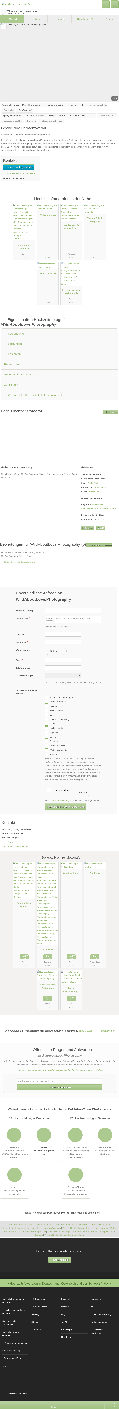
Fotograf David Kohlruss (24, 246)
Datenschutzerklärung (59, 800)
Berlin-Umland (98, 504)
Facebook (65, 1299)
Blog (63, 1314)
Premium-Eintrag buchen (15, 1343)
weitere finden (44, 1150)
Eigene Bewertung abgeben (100, 545)
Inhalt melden (108, 1030)
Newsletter (66, 1337)
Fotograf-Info (15, 333)
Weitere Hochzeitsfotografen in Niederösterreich (28, 1224)
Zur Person (11, 384)
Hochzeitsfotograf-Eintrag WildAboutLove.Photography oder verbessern (76, 1152)
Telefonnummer (23, 668)
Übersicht (13, 19)
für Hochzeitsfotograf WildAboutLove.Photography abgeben (15, 1152)
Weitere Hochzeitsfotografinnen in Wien (71, 1224)
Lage (37, 19)
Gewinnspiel (66, 1330)
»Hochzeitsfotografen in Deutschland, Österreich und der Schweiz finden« (59, 1283)
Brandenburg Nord (89, 509)
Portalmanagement (100, 1322)
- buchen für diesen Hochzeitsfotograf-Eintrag (76, 1190)
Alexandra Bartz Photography (48, 986)
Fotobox (53, 754)
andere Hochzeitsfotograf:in (62, 697)
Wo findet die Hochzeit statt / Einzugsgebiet (34, 395)
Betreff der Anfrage (25, 610)
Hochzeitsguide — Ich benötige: (27, 692)
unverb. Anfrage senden (20, 167)
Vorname (20, 634)
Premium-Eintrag (113, 202)
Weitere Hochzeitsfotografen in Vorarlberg (64, 1235)
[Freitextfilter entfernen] (106, 4)
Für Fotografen (38, 1299)
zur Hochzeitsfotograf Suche (3, 12)
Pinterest (65, 1307)
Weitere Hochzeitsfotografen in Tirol (64, 1231)
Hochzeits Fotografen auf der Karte (13, 1301)
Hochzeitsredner (57, 746)
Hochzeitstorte (56, 728)
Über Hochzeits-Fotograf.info (9, 1322)
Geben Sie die (19, 562)
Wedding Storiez (48, 215)
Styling (53, 737)
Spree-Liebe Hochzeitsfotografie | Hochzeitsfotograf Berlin (71, 292)
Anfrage (109, 19)
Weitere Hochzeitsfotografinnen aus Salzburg (39, 1228)
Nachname (21, 642)
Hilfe (4, 1366)
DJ (51, 715)
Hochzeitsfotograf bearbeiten (99, 1331)
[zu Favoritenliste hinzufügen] (4, 26)
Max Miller (48, 950)
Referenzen (11, 364)
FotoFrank (95, 873)
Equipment (14, 354)
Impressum (96, 1299)
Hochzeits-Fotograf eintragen (10, 1333)
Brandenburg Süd (107, 509)
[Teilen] (108, 1405)
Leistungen (14, 343)
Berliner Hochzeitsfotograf (71, 990)
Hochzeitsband (56, 710)
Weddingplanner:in (58, 750)
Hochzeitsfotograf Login (15, 1394)
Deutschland (93, 492)
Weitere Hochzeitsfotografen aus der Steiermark (85, 1228)
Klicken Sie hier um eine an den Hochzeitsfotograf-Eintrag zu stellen (60, 1070)
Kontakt (100, 528)
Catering (53, 706)
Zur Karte (8, 842)
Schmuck (54, 741)
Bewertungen (84, 19)
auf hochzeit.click (60, 1260)
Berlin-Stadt (93, 483)
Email (19, 660)
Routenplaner (111, 412)
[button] (59, 62)
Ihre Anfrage (22, 618)
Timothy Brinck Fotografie (94, 220)
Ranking (35, 1314)
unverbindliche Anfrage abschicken (66, 806)
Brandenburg (100, 487)
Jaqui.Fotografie (48, 273)
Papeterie (54, 732)
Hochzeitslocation (58, 702)
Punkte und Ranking (11, 1350)
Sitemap (35, 1322)
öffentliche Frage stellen (60, 1087)
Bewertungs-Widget (13, 1358)
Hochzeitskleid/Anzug (59, 719)
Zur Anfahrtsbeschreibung (16, 846)
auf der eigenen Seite (105, 1150)
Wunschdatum (23, 650)
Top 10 (64, 1322)
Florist (52, 724)
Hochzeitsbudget (24, 676)
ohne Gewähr (86, 1030)
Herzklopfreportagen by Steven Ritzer (71, 227)
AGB (93, 1307)
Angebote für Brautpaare (19, 374)
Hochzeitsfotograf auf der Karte (20, 173)
